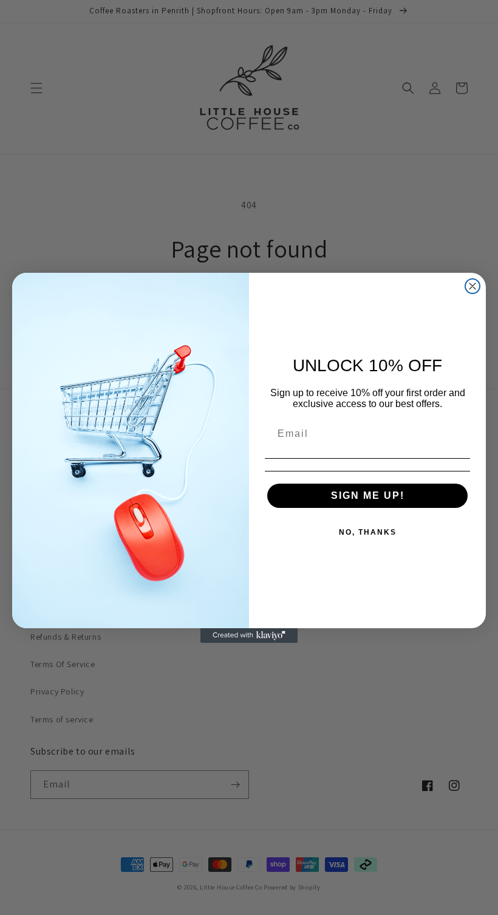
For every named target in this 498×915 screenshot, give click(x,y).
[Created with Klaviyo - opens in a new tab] (249, 635)
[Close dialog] (472, 286)
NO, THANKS (368, 532)
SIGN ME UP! (367, 495)
